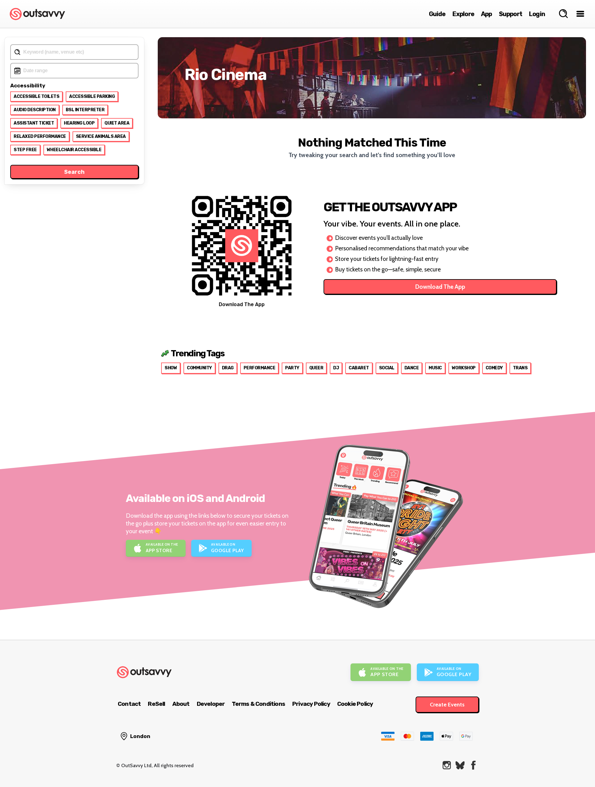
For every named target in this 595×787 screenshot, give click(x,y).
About (181, 703)
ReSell (156, 703)
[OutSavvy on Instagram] (446, 765)
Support (510, 14)
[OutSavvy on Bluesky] (460, 765)
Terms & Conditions (258, 703)
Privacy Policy (311, 703)
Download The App (440, 286)
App (486, 14)
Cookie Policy (355, 703)
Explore (463, 14)
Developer (211, 703)
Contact (129, 703)
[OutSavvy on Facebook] (473, 765)
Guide (437, 14)
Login (537, 14)
